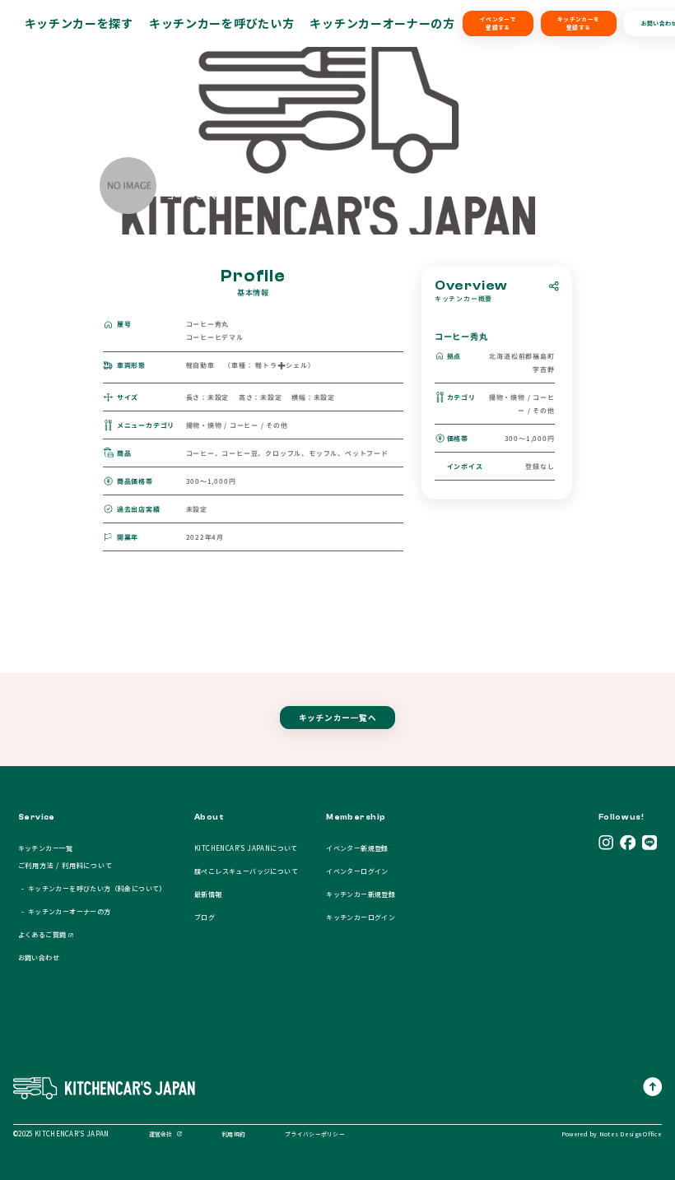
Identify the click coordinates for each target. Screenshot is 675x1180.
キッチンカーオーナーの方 (382, 23)
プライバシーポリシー (315, 1134)
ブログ (204, 917)
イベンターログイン (357, 871)
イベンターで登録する (498, 23)
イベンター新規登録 (357, 847)
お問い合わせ (38, 957)
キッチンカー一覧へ (337, 717)
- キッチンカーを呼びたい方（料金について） (92, 888)
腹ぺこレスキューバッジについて (246, 871)
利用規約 (233, 1134)
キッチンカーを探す (79, 23)
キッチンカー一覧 (45, 847)
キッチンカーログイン (360, 917)
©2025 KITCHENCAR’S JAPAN (61, 1133)
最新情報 (208, 894)
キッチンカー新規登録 (360, 894)
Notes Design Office (630, 1134)
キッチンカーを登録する (578, 23)
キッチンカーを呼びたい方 (221, 23)
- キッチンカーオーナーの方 (64, 911)
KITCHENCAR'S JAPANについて (246, 847)
